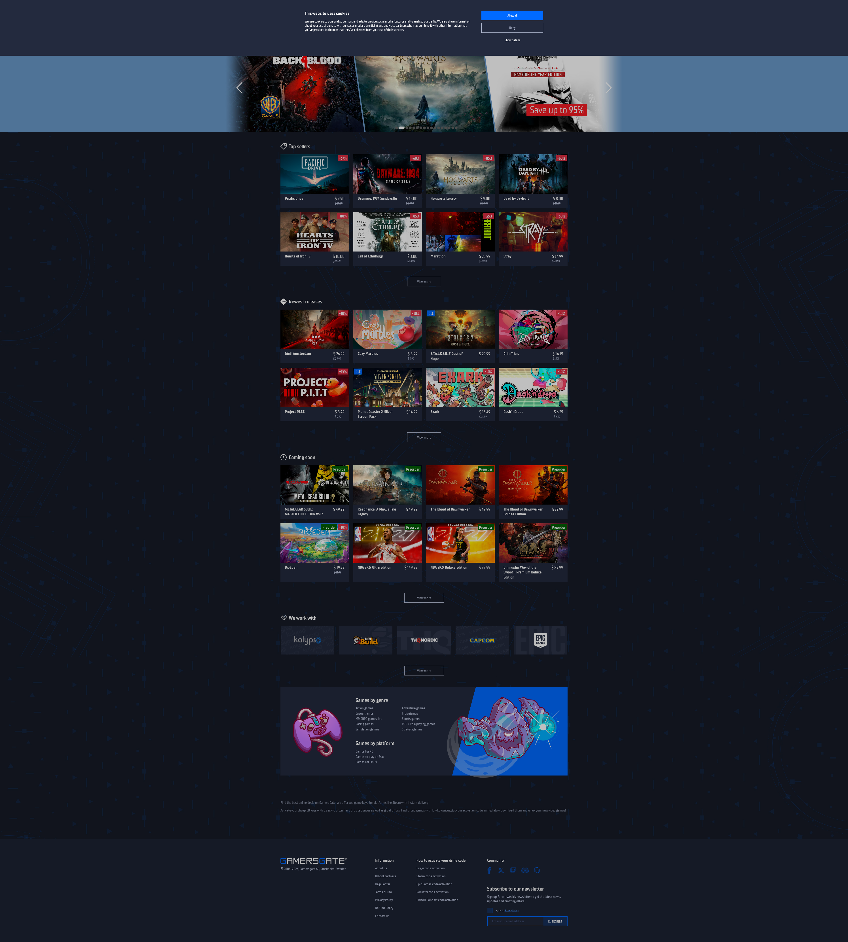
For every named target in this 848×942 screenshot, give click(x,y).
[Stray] (533, 232)
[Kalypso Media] (307, 640)
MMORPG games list (369, 719)
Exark (435, 411)
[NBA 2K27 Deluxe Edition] (460, 543)
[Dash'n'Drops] (533, 387)
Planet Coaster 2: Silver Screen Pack (375, 414)
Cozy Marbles (368, 353)
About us (381, 868)
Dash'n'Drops (513, 411)
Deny (512, 28)
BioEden (291, 567)
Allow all (512, 15)
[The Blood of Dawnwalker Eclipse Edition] (533, 485)
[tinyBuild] (366, 640)
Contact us (382, 916)
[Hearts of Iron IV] (314, 232)
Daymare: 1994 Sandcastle (377, 198)
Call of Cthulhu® (370, 256)
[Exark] (460, 387)
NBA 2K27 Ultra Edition (374, 567)
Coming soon (302, 457)
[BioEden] (314, 543)
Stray (507, 256)
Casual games (365, 713)
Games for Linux (366, 762)
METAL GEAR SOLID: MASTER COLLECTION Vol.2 (304, 512)
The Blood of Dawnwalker (450, 509)
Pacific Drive (294, 198)
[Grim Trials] (533, 329)
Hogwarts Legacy (444, 198)
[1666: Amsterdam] (314, 329)
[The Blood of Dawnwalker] (460, 485)
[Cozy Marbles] (387, 329)
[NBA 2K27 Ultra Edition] (387, 543)
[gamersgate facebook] (489, 870)
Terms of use (383, 892)
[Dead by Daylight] (533, 174)
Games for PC (364, 751)
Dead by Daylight (516, 198)
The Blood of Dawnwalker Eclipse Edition (523, 512)
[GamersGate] (313, 864)
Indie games (410, 713)
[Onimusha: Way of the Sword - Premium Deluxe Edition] (533, 543)
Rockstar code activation (432, 892)
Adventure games (413, 708)
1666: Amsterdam (298, 353)
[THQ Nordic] (424, 640)
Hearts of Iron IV (297, 256)
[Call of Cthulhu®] (387, 232)
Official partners (385, 876)
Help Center (382, 884)
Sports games (411, 719)
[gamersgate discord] (525, 870)
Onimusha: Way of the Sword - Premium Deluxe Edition (523, 572)
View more (424, 282)
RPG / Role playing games (418, 724)
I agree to (507, 910)
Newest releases (305, 301)
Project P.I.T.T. (295, 411)
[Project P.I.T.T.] (314, 387)
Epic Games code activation (434, 884)
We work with (302, 618)
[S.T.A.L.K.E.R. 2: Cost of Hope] (460, 329)
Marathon (438, 256)
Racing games (365, 724)
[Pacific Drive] (314, 174)
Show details (512, 40)
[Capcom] (482, 640)
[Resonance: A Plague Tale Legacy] (387, 485)
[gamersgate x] (501, 870)
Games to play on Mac (370, 757)
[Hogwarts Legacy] (460, 174)
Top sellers (299, 146)
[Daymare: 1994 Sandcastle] (387, 174)
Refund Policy (384, 908)
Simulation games (367, 729)
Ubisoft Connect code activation (437, 900)
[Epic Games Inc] (541, 640)
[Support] (537, 870)
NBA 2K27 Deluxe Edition (449, 567)
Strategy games (412, 729)
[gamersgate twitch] (513, 870)
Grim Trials (511, 353)
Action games (364, 708)
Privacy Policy (384, 900)
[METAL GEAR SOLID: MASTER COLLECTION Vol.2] (314, 485)
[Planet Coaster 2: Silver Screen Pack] (387, 387)
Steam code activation (431, 876)
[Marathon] (460, 232)
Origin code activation (430, 868)
